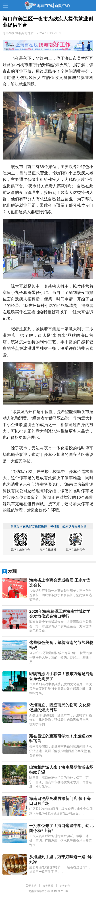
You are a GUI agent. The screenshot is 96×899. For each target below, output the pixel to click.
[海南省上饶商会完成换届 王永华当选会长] (14, 588)
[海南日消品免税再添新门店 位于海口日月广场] (14, 806)
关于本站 (31, 885)
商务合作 (65, 885)
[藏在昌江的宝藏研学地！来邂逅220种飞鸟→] (14, 744)
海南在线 (8, 33)
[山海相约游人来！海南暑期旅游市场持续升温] (14, 775)
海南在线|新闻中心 (53, 5)
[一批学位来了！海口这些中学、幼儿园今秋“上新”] (14, 833)
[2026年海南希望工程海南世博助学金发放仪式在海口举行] (14, 619)
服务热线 (48, 885)
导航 (5, 5)
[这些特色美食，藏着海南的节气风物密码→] (14, 650)
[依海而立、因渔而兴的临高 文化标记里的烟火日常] (14, 712)
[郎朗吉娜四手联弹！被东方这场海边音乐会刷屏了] (14, 681)
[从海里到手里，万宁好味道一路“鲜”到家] (14, 864)
